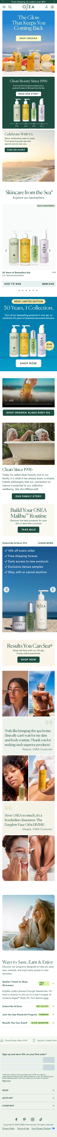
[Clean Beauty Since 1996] (28, 105)
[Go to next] (54, 1)
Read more (6, 1081)
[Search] (10, 7)
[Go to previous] (3, 1)
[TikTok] (41, 1119)
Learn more (45, 543)
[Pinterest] (24, 1119)
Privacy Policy (8, 1128)
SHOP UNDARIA (28, 38)
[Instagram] (32, 1119)
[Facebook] (16, 1119)
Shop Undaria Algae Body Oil (28, 412)
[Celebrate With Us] (28, 156)
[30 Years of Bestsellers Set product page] (29, 237)
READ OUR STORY (28, 94)
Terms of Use (23, 1128)
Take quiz (28, 529)
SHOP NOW (28, 363)
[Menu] (4, 7)
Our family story (28, 496)
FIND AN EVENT (16, 150)
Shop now (28, 659)
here (46, 998)
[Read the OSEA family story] (28, 444)
